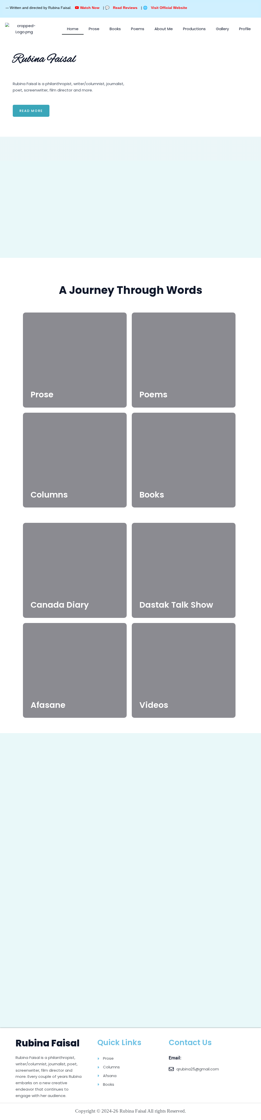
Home (73, 28)
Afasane (48, 705)
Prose (94, 28)
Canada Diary (60, 604)
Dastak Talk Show (176, 604)
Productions (194, 28)
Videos (153, 705)
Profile (245, 28)
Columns (49, 494)
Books (115, 28)
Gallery (222, 28)
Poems (137, 28)
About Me (163, 28)
